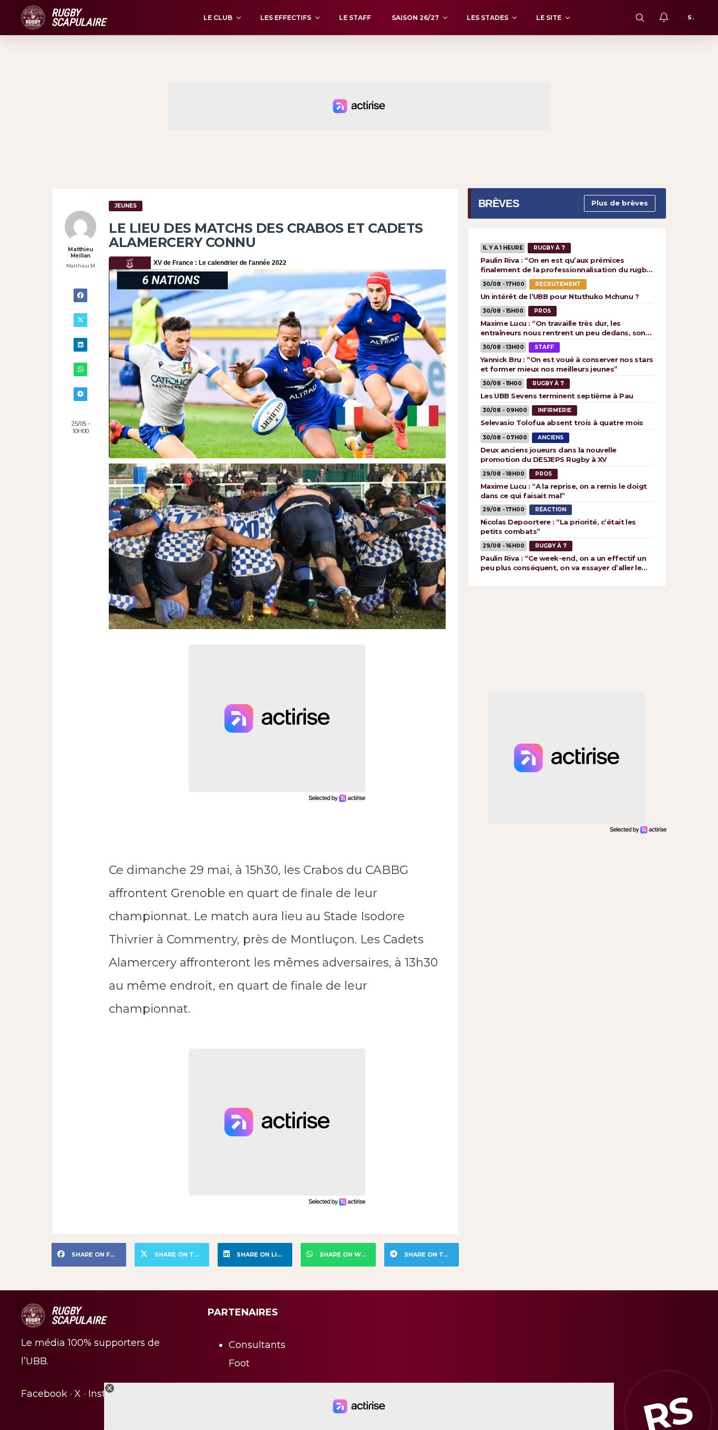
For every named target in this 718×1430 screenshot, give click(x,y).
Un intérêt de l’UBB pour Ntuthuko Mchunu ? (559, 296)
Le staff (355, 18)
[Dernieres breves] (664, 17)
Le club (217, 18)
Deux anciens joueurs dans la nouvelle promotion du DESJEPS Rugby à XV (548, 455)
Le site (548, 18)
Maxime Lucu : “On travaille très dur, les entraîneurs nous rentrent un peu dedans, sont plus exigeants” (564, 328)
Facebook (44, 1394)
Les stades (487, 18)
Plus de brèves (619, 203)
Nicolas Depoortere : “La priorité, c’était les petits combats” (558, 527)
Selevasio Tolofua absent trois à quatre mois (561, 422)
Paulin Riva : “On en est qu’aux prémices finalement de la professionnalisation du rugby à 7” (565, 265)
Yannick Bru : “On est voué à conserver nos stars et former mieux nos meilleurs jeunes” (566, 364)
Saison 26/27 (415, 18)
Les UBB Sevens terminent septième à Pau (556, 396)
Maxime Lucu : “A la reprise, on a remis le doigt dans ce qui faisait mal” (563, 491)
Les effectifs (285, 18)
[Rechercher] (640, 17)
